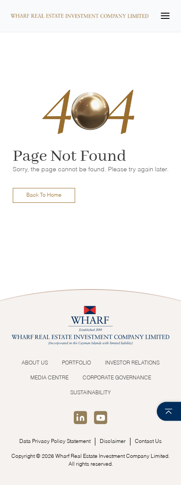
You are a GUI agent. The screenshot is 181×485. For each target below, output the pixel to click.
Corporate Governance (117, 378)
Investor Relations (132, 363)
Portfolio (76, 363)
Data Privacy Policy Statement (54, 441)
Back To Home (44, 195)
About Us (35, 363)
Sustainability (90, 393)
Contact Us (148, 441)
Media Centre (49, 378)
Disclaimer (113, 441)
